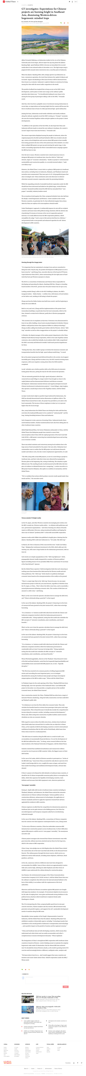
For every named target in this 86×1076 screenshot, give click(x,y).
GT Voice (16, 1047)
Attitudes (38, 1048)
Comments (16, 1051)
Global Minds (28, 1050)
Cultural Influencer (39, 1047)
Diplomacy (6, 1050)
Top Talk (26, 1053)
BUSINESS (17, 1044)
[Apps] (71, 1)
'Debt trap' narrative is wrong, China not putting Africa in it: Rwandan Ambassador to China (48, 997)
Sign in (76, 1)
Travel (37, 1053)
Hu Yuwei (31, 21)
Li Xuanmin (25, 21)
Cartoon (26, 1057)
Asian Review (28, 1051)
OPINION (27, 1044)
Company (16, 1053)
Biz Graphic (16, 1056)
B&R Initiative (17, 1054)
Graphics (48, 1048)
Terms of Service (58, 1068)
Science (5, 1053)
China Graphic (7, 1056)
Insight (15, 1048)
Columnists (27, 1056)
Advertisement (48, 1068)
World (58, 1048)
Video (48, 1047)
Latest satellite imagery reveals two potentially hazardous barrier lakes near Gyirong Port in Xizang (33, 1022)
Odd (4, 1054)
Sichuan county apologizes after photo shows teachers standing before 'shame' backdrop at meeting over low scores (57, 1032)
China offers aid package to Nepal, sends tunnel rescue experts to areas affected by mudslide (57, 1027)
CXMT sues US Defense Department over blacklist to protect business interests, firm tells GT (33, 1032)
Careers (32, 1068)
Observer (27, 1048)
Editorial (26, 1047)
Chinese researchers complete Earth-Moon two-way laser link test (33, 1027)
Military (5, 1051)
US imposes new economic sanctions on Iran (57, 1021)
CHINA (5, 1044)
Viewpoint (27, 1054)
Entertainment (39, 1051)
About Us (26, 1068)
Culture (37, 1050)
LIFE (37, 1044)
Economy (16, 1050)
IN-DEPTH (30, 5)
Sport (58, 1050)
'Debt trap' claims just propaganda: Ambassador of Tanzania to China (48, 1007)
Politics (5, 1047)
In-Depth (59, 1047)
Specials (48, 1051)
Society (5, 1048)
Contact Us (39, 1068)
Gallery (48, 1050)
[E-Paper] (69, 1)
